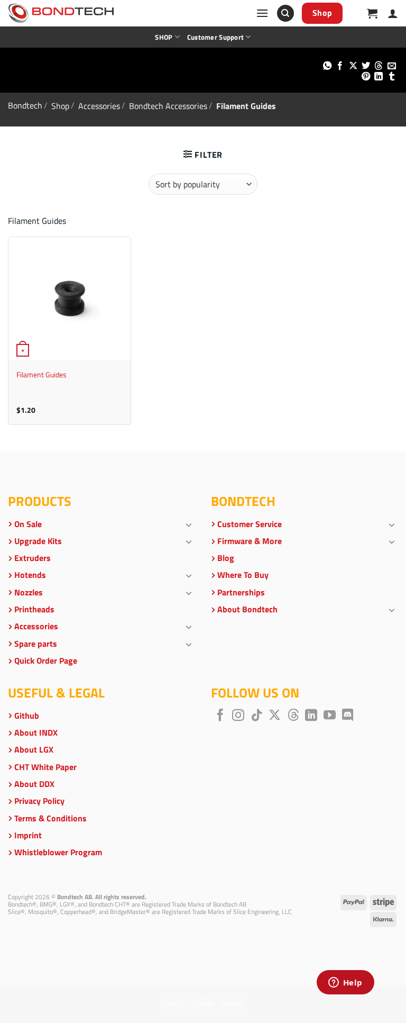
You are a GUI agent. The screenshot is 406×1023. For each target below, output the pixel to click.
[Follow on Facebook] (220, 716)
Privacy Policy (39, 800)
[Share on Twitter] (366, 66)
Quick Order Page (45, 660)
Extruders (32, 557)
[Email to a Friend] (391, 66)
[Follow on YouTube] (330, 716)
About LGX (33, 749)
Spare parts (35, 643)
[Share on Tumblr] (391, 77)
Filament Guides (41, 375)
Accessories (99, 105)
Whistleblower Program (58, 852)
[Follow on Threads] (293, 716)
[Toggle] (188, 524)
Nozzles (28, 592)
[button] (262, 13)
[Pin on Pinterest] (366, 77)
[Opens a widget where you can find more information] (345, 983)
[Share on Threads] (378, 66)
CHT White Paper (45, 767)
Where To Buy (243, 574)
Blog (225, 557)
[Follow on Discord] (348, 716)
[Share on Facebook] (340, 66)
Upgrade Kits (38, 541)
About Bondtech (247, 609)
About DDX (34, 783)
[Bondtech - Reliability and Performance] (61, 13)
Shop (60, 105)
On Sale (28, 524)
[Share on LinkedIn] (378, 77)
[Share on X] (352, 66)
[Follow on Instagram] (238, 716)
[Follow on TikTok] (257, 716)
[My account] (392, 13)
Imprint (28, 835)
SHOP (163, 37)
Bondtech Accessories (168, 105)
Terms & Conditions (50, 818)
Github (26, 715)
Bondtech (25, 105)
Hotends (30, 574)
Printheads (34, 609)
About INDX (36, 732)
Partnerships (241, 592)
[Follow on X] (275, 716)
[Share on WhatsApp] (326, 66)
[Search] (285, 13)
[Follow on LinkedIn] (311, 716)
